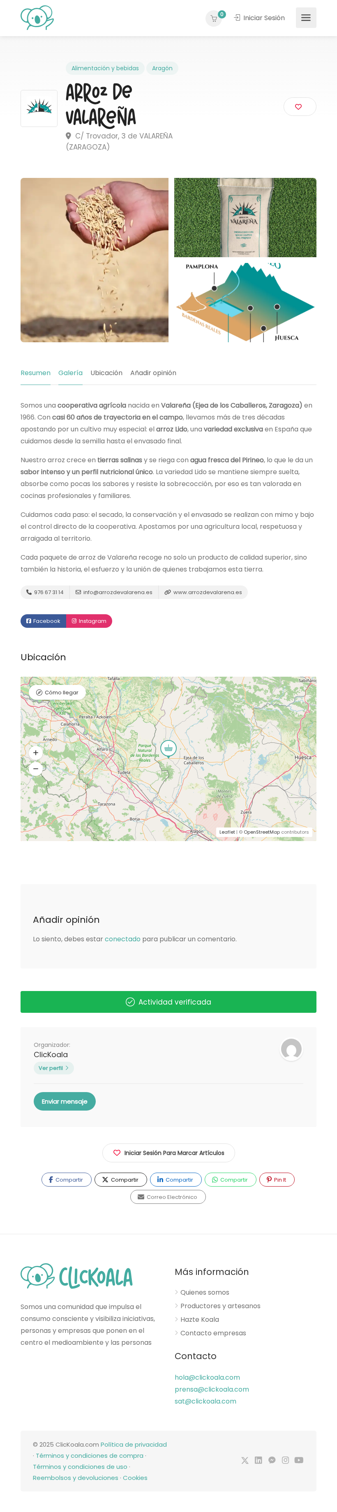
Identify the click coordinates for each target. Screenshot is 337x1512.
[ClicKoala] (37, 17)
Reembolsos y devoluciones (75, 1477)
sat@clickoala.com (205, 1401)
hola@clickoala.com (207, 1377)
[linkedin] (258, 1461)
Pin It (279, 1180)
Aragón (162, 68)
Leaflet (227, 832)
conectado (123, 939)
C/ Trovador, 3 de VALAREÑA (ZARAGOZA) (119, 141)
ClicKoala (51, 1054)
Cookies (135, 1477)
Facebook (46, 621)
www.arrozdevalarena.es (207, 592)
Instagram (92, 621)
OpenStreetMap (262, 832)
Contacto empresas (213, 1333)
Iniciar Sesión (263, 18)
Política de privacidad (134, 1444)
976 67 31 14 (48, 592)
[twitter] (245, 1461)
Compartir (68, 1180)
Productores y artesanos (220, 1306)
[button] (36, 753)
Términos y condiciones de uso (80, 1466)
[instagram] (285, 1461)
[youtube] (299, 1461)
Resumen (36, 373)
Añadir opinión (153, 373)
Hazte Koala (199, 1319)
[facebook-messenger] (272, 1461)
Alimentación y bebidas (105, 68)
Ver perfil (51, 1068)
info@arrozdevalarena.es (117, 592)
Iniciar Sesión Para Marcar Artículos (174, 1153)
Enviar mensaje (65, 1101)
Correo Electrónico (171, 1197)
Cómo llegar (61, 692)
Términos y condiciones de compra (89, 1455)
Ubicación (106, 373)
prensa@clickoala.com (212, 1389)
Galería (70, 373)
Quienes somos (204, 1292)
